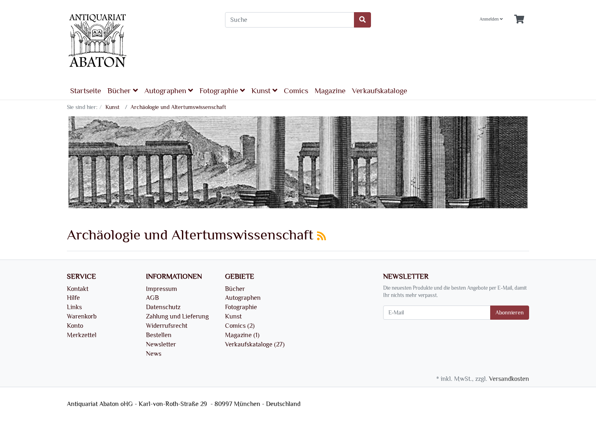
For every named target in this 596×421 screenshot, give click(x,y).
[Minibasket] (519, 19)
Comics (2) (240, 325)
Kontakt (77, 289)
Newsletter (161, 344)
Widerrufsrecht (166, 325)
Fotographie (219, 91)
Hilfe (73, 297)
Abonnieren (509, 313)
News (153, 353)
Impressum (161, 289)
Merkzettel (81, 335)
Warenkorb (81, 316)
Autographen (166, 91)
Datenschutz (163, 307)
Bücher (120, 91)
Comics (296, 91)
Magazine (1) (242, 335)
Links (74, 307)
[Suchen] (362, 20)
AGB (152, 297)
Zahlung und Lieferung (177, 316)
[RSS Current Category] (321, 236)
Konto (75, 325)
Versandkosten (509, 379)
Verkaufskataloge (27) (255, 344)
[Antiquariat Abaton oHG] (140, 41)
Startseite (85, 91)
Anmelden (490, 19)
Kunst (261, 91)
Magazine (330, 91)
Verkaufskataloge (379, 91)
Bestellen (159, 335)
